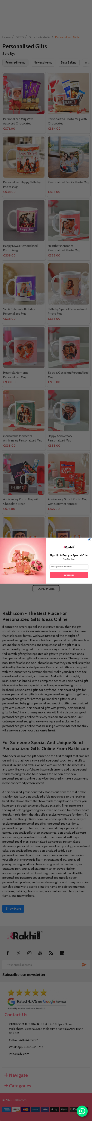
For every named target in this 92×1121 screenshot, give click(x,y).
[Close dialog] (89, 539)
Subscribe (69, 574)
